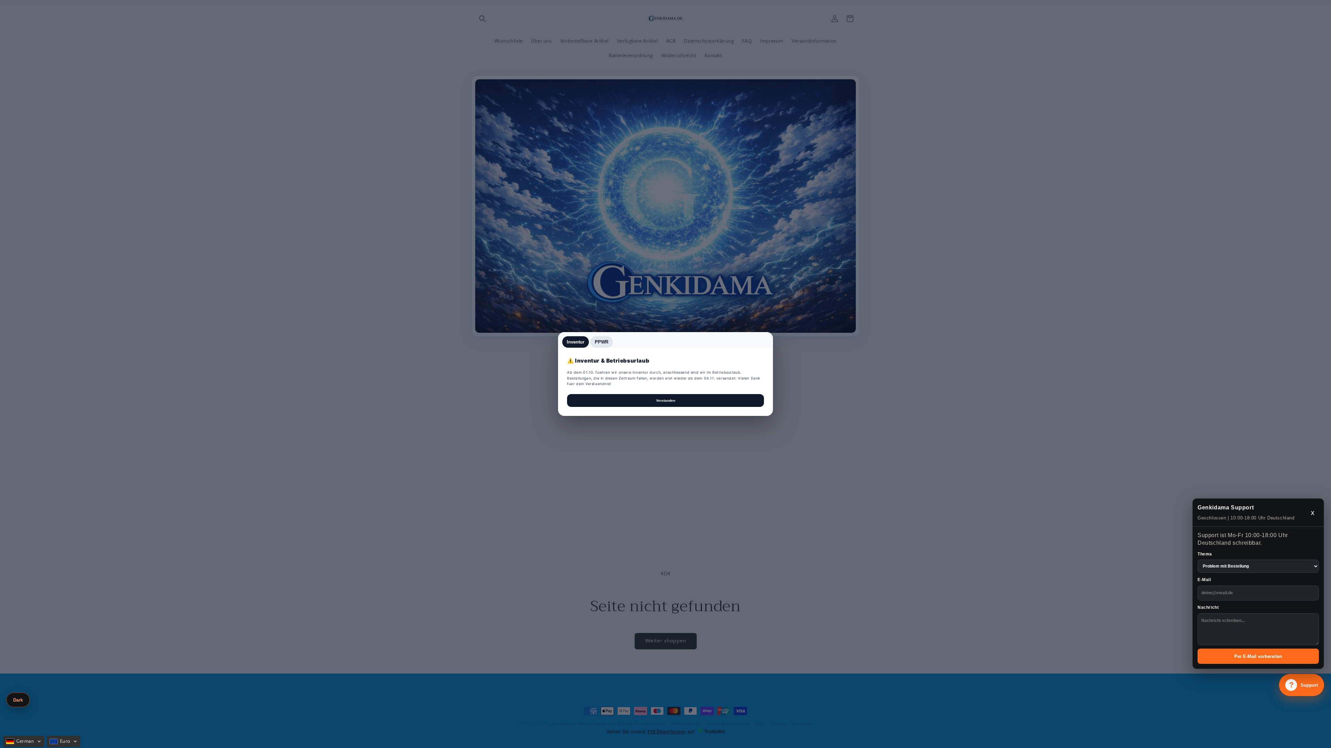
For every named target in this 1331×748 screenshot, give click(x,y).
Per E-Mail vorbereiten (1258, 656)
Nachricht (1208, 607)
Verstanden (665, 400)
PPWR (601, 342)
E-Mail (1204, 579)
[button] (23, 741)
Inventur (575, 342)
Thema (1205, 554)
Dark (18, 700)
